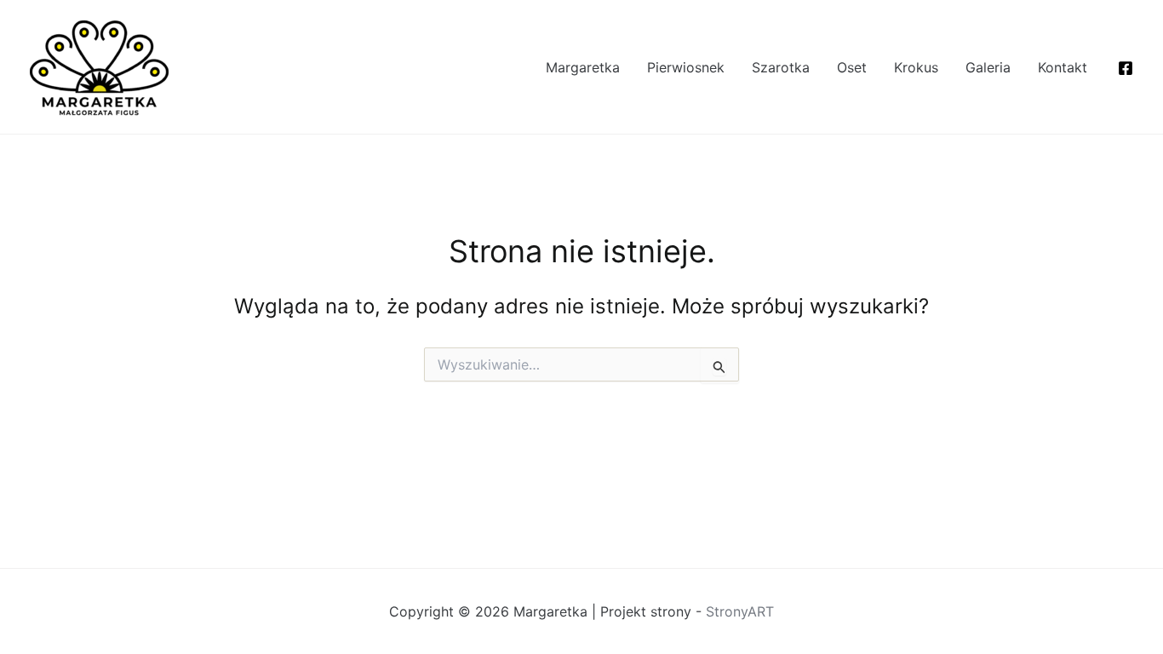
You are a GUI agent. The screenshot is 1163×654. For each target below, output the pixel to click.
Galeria (988, 67)
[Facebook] (1125, 68)
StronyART (740, 611)
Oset (852, 67)
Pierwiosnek (686, 67)
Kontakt (1062, 67)
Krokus (916, 67)
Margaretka (583, 67)
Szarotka (781, 67)
